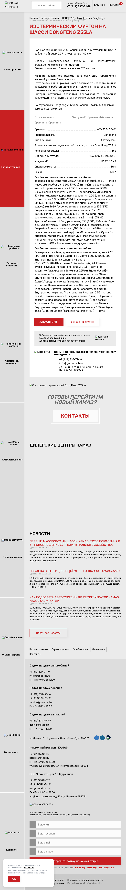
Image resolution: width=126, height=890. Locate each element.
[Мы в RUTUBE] (108, 737)
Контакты (35, 654)
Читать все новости (48, 633)
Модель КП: (41, 161)
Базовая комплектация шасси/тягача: (58, 145)
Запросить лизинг (82, 321)
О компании (98, 649)
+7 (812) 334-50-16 (40, 694)
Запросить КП (48, 321)
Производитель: (44, 134)
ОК (14, 878)
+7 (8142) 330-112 (39, 754)
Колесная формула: (46, 150)
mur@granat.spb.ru (40, 788)
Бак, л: (38, 172)
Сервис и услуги (60, 649)
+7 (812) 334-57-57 (40, 720)
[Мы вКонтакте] (96, 738)
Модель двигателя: (46, 156)
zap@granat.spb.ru (40, 724)
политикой (29, 868)
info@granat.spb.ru (71, 363)
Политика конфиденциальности (85, 880)
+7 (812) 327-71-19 (79, 6)
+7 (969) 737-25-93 (40, 698)
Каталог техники (39, 649)
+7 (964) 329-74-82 (41, 784)
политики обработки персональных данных (93, 868)
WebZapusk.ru (95, 883)
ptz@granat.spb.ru (39, 758)
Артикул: (40, 129)
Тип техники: (42, 140)
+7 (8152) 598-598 (40, 780)
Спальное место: (45, 166)
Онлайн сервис (81, 649)
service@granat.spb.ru (41, 702)
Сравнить (40, 122)
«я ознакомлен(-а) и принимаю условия (74, 868)
